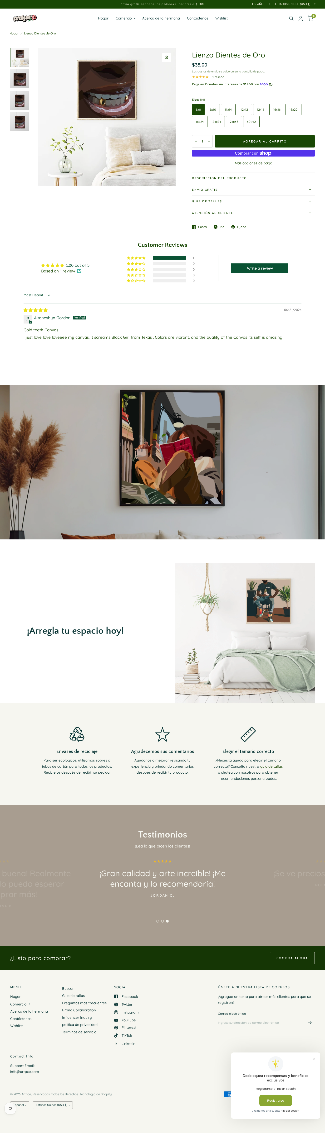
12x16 (260, 109)
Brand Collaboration (79, 1010)
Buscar (68, 988)
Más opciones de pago (253, 163)
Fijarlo (241, 227)
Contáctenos (197, 18)
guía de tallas (271, 766)
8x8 (198, 109)
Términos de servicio (79, 1032)
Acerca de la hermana (161, 18)
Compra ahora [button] (292, 958)
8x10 (213, 109)
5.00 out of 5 (77, 265)
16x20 (293, 109)
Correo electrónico (232, 1013)
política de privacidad (80, 1024)
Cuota (202, 227)
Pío (222, 227)
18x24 (200, 122)
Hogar (103, 18)
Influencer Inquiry (77, 1017)
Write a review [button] (260, 268)
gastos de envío (207, 71)
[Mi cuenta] (300, 18)
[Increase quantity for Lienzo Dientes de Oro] (208, 141)
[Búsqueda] (291, 18)
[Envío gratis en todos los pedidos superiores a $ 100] (162, 4)
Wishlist (221, 18)
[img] (36, 310)
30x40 (251, 122)
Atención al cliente (212, 213)
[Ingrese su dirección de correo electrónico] (310, 1023)
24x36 (234, 122)
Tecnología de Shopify (96, 1094)
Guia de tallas (207, 201)
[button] (136, 258)
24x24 (216, 122)
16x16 (277, 109)
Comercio (124, 18)
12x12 (244, 109)
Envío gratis (205, 189)
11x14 (228, 109)
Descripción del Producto (219, 178)
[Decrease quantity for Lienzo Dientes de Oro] (195, 141)
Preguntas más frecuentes (84, 1003)
